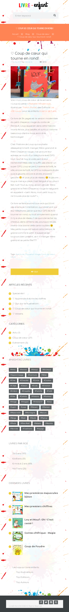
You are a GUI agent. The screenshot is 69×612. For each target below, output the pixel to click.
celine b (28, 62)
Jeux (50, 402)
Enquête (26, 391)
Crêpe (13, 386)
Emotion (46, 386)
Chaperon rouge (32, 254)
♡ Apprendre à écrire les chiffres (29, 298)
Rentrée (14, 429)
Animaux (47, 370)
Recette (50, 423)
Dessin (24, 386)
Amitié (24, 370)
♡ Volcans (18, 313)
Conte (36, 380)
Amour (35, 370)
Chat (13, 380)
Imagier (25, 402)
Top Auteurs (22, 582)
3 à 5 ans (17, 453)
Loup (13, 257)
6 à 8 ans (17, 458)
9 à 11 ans (17, 468)
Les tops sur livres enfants (26, 567)
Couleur (48, 380)
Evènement (19, 342)
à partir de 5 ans (47, 111)
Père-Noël (26, 423)
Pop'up (44, 418)
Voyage (41, 429)
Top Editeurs (22, 577)
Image (14, 402)
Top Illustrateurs (24, 572)
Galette (24, 396)
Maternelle (16, 413)
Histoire (36, 396)
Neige (13, 418)
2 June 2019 (16, 62)
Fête (13, 396)
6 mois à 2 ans (20, 463)
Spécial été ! (19, 293)
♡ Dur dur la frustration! (25, 303)
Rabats (38, 423)
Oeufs (33, 418)
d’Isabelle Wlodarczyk (39, 103)
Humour (48, 396)
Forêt (50, 391)
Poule (13, 423)
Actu (15, 332)
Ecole (35, 386)
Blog (27, 34)
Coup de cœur (42, 34)
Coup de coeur (48, 254)
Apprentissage (17, 375)
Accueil (15, 34)
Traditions (28, 429)
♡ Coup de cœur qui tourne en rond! (34, 37)
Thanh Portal (29, 107)
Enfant (14, 391)
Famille (39, 391)
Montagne (30, 413)
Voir (36, 271)
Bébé (45, 375)
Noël (24, 418)
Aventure (20, 254)
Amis (13, 370)
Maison (35, 407)
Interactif (38, 402)
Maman (46, 407)
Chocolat (25, 380)
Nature (44, 413)
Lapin (13, 407)
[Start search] (54, 15)
